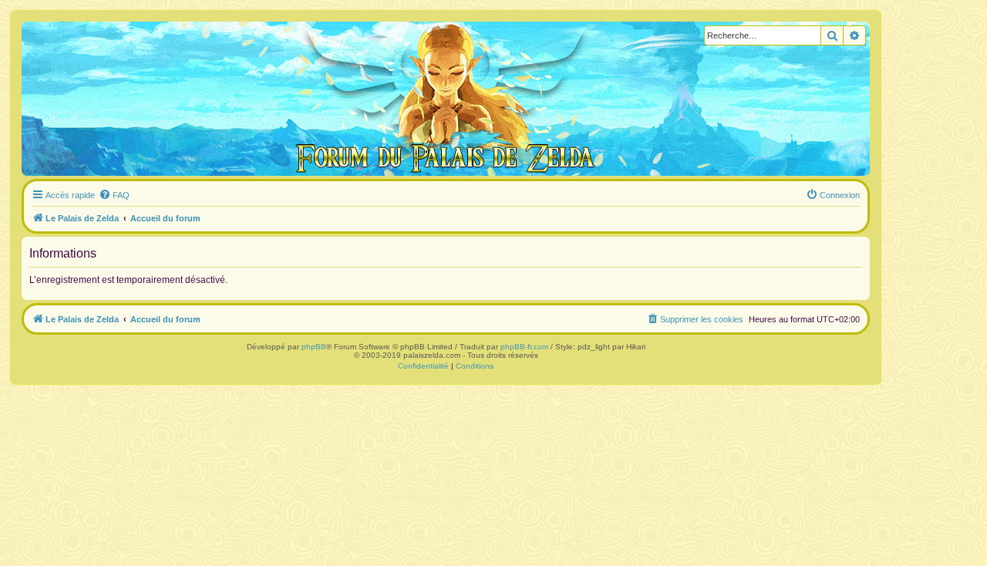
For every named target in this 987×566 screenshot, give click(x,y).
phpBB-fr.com (524, 346)
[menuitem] (114, 195)
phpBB (313, 346)
